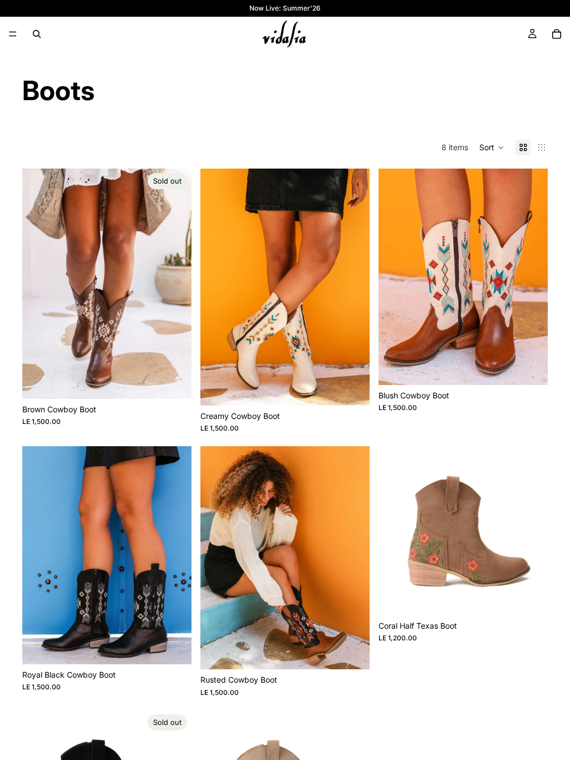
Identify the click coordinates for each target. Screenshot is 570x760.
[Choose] (352, 388)
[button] (491, 147)
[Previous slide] (395, 277)
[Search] (36, 34)
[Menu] (13, 34)
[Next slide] (531, 277)
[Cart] (556, 34)
